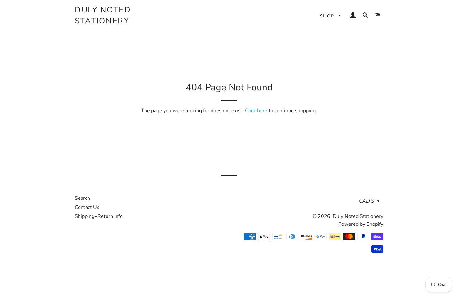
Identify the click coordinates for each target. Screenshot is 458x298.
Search (82, 198)
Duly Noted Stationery (103, 15)
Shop (328, 16)
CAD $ (366, 201)
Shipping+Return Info (99, 216)
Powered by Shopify (360, 224)
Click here (256, 110)
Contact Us (87, 207)
